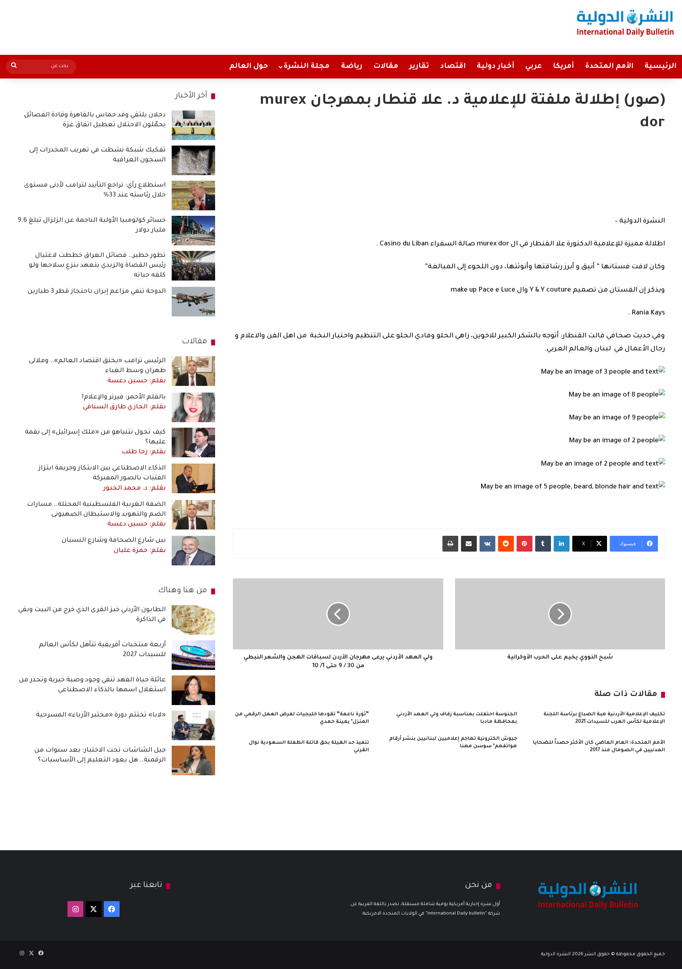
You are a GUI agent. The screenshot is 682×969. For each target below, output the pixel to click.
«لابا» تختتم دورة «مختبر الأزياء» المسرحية (101, 715)
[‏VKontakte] (487, 544)
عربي (533, 67)
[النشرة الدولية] (625, 22)
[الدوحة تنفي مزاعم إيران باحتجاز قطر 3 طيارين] (193, 301)
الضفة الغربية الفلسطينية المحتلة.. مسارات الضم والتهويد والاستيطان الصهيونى (96, 514)
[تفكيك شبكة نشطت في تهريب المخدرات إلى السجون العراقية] (193, 160)
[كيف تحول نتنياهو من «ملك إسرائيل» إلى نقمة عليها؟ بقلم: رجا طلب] (193, 442)
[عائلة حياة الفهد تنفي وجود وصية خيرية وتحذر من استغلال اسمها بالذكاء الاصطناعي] (193, 690)
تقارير (419, 67)
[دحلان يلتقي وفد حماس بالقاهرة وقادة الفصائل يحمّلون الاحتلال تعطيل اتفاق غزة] (193, 125)
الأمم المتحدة (609, 67)
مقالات (385, 67)
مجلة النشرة (306, 67)
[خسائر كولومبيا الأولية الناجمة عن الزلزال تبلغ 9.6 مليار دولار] (193, 230)
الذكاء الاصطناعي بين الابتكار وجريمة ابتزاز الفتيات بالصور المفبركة (102, 478)
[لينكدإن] (562, 544)
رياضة (351, 67)
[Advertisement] (225, 25)
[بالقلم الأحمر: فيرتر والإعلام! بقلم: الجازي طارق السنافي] (193, 407)
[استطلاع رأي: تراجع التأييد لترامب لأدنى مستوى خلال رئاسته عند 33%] (193, 195)
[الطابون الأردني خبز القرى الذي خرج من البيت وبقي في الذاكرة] (193, 620)
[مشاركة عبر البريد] (469, 544)
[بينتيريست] (524, 544)
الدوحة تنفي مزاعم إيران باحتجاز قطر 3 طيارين (97, 291)
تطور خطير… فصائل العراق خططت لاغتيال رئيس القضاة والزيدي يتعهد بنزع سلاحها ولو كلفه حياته (97, 265)
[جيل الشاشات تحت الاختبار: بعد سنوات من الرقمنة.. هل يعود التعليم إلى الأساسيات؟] (193, 760)
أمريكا (563, 67)
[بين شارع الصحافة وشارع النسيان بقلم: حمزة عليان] (193, 550)
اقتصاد (453, 67)
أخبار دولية (495, 67)
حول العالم (248, 67)
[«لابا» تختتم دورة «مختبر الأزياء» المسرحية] (193, 725)
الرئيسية (660, 67)
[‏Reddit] (506, 544)
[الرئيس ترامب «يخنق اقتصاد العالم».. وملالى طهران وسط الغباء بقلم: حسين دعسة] (193, 371)
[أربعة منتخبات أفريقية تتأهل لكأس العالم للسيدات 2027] (193, 655)
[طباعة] (450, 544)
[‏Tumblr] (543, 544)
